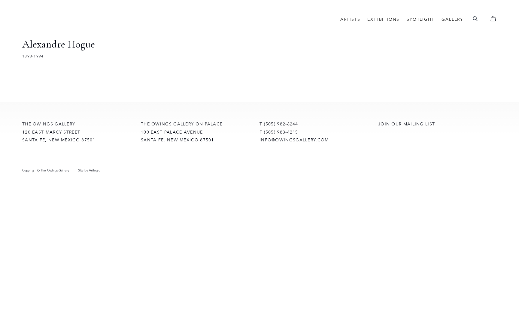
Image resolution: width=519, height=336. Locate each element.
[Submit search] (475, 19)
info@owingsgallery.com (294, 140)
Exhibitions (383, 19)
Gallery (452, 19)
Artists (350, 19)
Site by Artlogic (89, 170)
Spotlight (420, 19)
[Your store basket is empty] (493, 19)
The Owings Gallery (88, 19)
